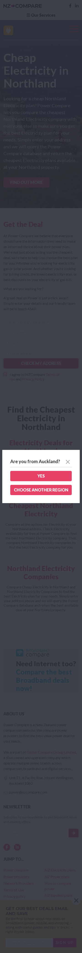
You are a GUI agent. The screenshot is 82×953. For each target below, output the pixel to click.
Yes (41, 475)
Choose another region (41, 489)
